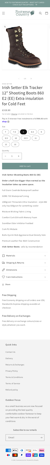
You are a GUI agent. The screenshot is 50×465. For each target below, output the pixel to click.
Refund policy (12, 389)
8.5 (32, 132)
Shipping (14, 114)
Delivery (9, 358)
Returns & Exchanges (15, 364)
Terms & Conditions (14, 377)
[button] (3, 13)
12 (6, 144)
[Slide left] (19, 79)
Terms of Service (13, 383)
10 (16, 138)
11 (36, 138)
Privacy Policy (12, 371)
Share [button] (7, 284)
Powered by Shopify (33, 460)
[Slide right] (31, 79)
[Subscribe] (41, 437)
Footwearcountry (21, 460)
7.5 (14, 132)
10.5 (26, 138)
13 (15, 144)
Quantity (5, 150)
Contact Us (10, 352)
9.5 (6, 138)
